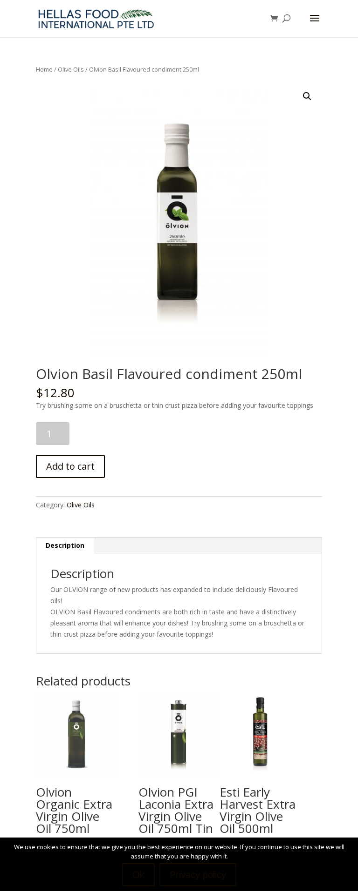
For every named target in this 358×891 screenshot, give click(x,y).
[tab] (65, 545)
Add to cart (70, 466)
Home (44, 69)
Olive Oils (71, 69)
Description (65, 545)
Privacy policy (198, 875)
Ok (138, 875)
